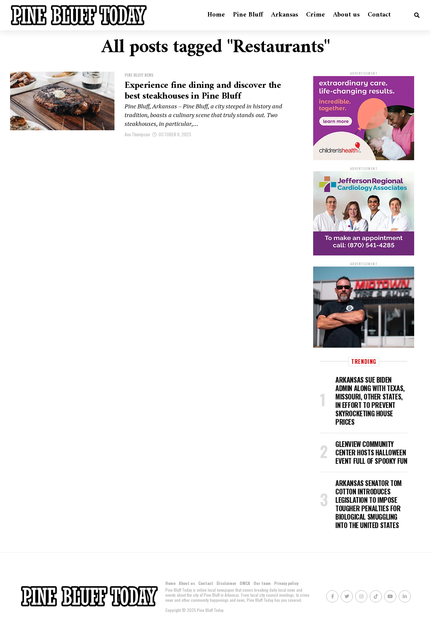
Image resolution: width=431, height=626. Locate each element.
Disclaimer (226, 583)
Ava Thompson (137, 134)
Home (216, 15)
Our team (262, 583)
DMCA (245, 583)
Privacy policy (286, 583)
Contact (379, 15)
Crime (315, 15)
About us (346, 15)
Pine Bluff (248, 15)
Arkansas (284, 15)
